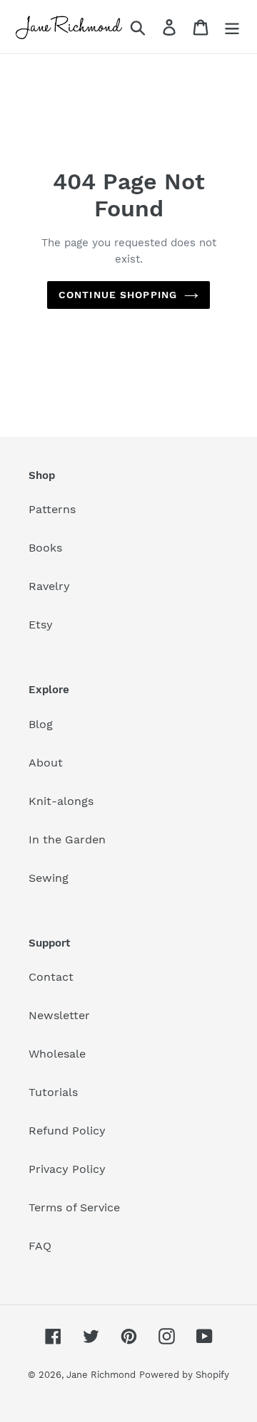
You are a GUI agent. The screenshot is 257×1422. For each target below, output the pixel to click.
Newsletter (59, 1015)
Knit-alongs (61, 801)
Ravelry (49, 586)
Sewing (49, 878)
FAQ (40, 1246)
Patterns (52, 509)
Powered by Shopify (184, 1374)
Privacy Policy (67, 1169)
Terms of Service (74, 1207)
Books (45, 547)
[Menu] (232, 27)
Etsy (41, 624)
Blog (41, 724)
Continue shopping (118, 294)
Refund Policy (67, 1130)
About (46, 762)
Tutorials (53, 1092)
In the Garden (67, 839)
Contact (51, 977)
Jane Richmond (101, 1374)
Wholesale (57, 1053)
